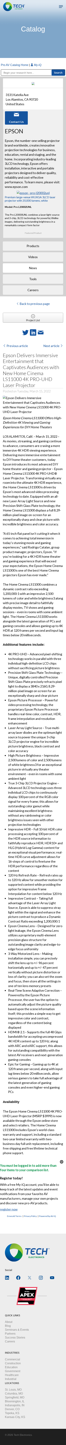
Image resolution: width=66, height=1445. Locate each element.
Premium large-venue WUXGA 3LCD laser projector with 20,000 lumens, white (30, 198)
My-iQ (37, 64)
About (8, 1321)
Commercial (12, 1359)
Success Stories (15, 1337)
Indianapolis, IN (14, 1405)
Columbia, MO (14, 1393)
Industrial (10, 1378)
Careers (10, 1341)
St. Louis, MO (13, 1389)
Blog (8, 1325)
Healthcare (12, 1375)
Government (12, 1371)
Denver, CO (12, 1409)
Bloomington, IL (14, 1401)
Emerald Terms (14, 1216)
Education (11, 1367)
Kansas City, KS (15, 1417)
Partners (10, 1333)
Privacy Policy (30, 1216)
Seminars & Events (17, 1329)
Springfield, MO (14, 1397)
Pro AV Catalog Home (15, 64)
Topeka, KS (12, 1413)
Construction (13, 1363)
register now (9, 1209)
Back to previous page (34, 304)
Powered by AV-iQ (47, 1216)
